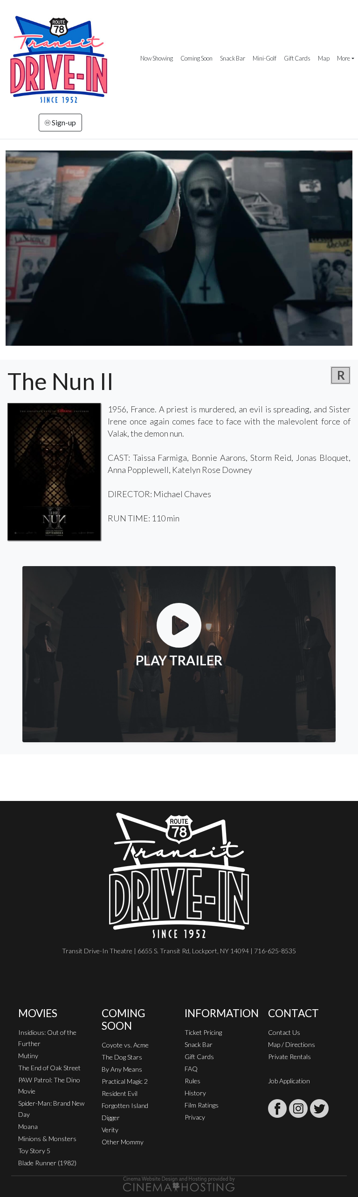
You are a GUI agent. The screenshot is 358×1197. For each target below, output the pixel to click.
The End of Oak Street (49, 1068)
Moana (28, 1126)
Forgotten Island (125, 1105)
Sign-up (63, 122)
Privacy (195, 1117)
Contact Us (284, 1032)
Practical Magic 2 (125, 1081)
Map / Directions (291, 1044)
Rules (192, 1081)
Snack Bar (232, 58)
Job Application (289, 1081)
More (343, 58)
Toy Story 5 (34, 1151)
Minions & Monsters (47, 1138)
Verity (110, 1130)
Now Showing (156, 58)
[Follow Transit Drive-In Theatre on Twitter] (319, 1108)
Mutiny (28, 1056)
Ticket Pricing (203, 1032)
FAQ (191, 1069)
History (195, 1093)
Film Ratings (202, 1105)
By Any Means (122, 1069)
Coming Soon (196, 58)
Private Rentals (289, 1056)
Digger (111, 1118)
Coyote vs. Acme (125, 1045)
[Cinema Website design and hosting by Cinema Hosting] (179, 1183)
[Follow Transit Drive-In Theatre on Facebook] (277, 1108)
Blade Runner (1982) (47, 1163)
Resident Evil (120, 1093)
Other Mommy (123, 1142)
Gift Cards (297, 58)
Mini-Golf (264, 58)
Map (324, 58)
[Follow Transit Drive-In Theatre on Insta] (298, 1108)
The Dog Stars (122, 1057)
